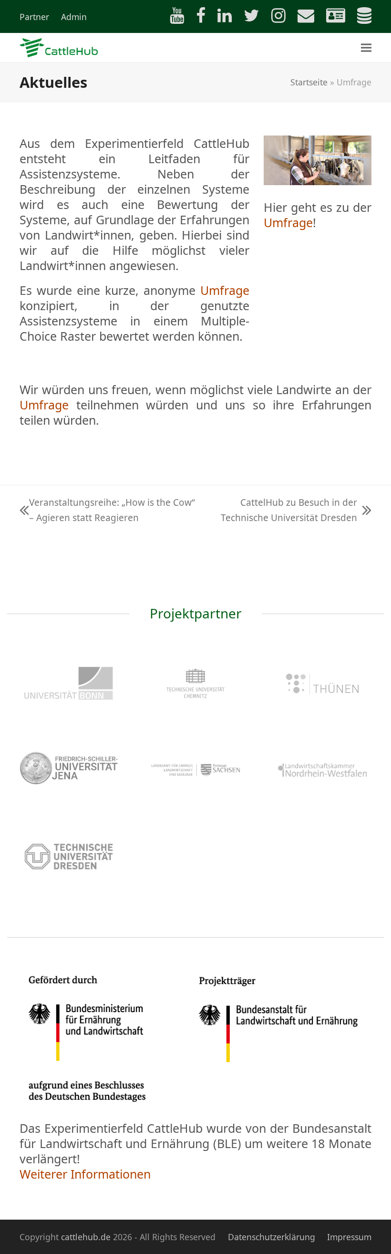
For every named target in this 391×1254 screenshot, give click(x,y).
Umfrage (224, 290)
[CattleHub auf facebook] (196, 18)
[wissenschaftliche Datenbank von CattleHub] (359, 18)
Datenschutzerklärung (271, 1237)
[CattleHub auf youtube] (172, 18)
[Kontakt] (331, 18)
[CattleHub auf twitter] (246, 18)
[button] (366, 47)
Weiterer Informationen (85, 1174)
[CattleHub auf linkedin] (220, 18)
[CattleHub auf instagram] (274, 18)
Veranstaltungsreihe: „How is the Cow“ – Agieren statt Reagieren (107, 510)
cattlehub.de (86, 1237)
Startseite (309, 82)
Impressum (349, 1237)
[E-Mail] (301, 18)
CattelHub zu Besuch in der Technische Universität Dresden (281, 510)
